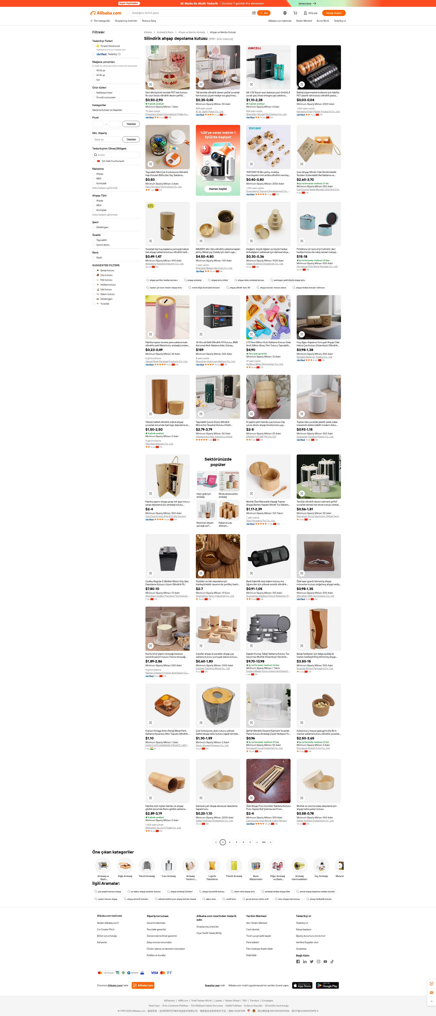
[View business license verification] (248, 1011)
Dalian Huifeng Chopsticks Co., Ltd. (264, 263)
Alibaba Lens (115, 985)
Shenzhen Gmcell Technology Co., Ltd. (266, 114)
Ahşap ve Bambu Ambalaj (191, 32)
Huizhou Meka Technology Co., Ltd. (264, 364)
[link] (431, 983)
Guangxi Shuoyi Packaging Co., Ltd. (315, 668)
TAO (244, 1000)
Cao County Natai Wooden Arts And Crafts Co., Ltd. (319, 189)
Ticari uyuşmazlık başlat (258, 935)
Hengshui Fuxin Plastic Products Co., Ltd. (318, 111)
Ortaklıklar (301, 948)
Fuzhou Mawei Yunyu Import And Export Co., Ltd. (268, 671)
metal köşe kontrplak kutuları (206, 287)
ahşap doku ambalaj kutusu (251, 280)
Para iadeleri (252, 942)
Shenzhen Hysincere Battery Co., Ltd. (215, 361)
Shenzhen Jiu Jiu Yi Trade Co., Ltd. (163, 827)
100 (264, 842)
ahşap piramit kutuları (137, 899)
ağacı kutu (211, 899)
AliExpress (169, 1000)
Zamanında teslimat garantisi (162, 935)
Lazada (218, 1000)
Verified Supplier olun (307, 942)
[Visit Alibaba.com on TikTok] (332, 961)
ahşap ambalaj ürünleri (181, 891)
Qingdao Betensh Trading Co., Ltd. (314, 357)
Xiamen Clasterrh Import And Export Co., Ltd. (167, 672)
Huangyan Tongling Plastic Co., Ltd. (315, 436)
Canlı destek (252, 929)
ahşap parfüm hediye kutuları (164, 280)
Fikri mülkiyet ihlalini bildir (259, 948)
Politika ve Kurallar (156, 955)
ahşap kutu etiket (219, 280)
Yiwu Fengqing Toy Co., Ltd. (260, 520)
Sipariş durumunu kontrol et (310, 935)
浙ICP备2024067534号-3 (305, 1011)
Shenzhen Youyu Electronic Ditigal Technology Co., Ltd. (319, 516)
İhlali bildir (251, 955)
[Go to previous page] (216, 842)
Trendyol (254, 1000)
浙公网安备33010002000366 (274, 1011)
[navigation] (116, 438)
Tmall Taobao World (201, 1000)
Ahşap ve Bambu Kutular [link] (223, 32)
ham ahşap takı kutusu (289, 899)
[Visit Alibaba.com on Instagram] (318, 961)
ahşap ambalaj (194, 280)
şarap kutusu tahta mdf (257, 899)
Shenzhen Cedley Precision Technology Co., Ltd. (167, 596)
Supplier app (212, 985)
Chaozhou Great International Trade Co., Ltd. (167, 114)
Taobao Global (232, 1000)
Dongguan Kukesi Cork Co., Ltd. (313, 748)
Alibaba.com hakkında (109, 915)
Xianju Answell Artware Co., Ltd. (212, 745)
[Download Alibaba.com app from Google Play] (327, 985)
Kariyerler (102, 942)
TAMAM (131, 124)
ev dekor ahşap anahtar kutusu (146, 891)
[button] (254, 13)
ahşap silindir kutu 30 (240, 287)
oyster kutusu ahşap (107, 899)
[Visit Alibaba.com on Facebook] (298, 961)
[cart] (296, 13)
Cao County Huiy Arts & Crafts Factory (165, 516)
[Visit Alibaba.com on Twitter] (312, 961)
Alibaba (148, 32)
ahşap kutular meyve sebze (273, 287)
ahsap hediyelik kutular (321, 899)
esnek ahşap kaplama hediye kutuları (317, 891)
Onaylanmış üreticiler (208, 926)
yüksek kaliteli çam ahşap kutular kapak (177, 899)
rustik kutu (231, 899)
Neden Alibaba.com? (108, 923)
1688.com (183, 1000)
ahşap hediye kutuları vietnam (310, 287)
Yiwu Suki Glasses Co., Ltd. (159, 443)
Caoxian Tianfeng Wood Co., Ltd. (213, 668)
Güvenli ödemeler (156, 923)
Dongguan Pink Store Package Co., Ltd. (317, 266)
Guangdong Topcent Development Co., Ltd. (268, 191)
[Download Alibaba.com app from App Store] (302, 985)
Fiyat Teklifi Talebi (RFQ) (209, 933)
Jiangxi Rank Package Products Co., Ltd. (166, 361)
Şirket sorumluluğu (107, 935)
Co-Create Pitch (105, 929)
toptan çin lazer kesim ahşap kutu (166, 287)
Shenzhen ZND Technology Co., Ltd (315, 596)
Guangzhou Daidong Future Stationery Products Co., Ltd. (268, 596)
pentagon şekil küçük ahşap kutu (289, 280)
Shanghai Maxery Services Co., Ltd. (214, 268)
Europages (267, 1000)
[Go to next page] (270, 842)
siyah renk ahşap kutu (244, 891)
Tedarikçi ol (302, 923)
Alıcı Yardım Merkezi (256, 923)
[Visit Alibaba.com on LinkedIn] (305, 961)
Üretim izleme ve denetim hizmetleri (166, 948)
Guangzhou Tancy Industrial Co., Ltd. (215, 596)
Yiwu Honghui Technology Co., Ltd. (163, 186)
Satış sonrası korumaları (159, 942)
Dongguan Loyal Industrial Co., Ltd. (264, 748)
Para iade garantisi (156, 929)
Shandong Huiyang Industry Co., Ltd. (164, 263)
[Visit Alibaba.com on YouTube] (325, 961)
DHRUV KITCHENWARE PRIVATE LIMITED (167, 745)
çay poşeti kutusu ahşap (109, 891)
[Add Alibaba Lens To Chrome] (143, 985)
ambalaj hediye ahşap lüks (277, 891)
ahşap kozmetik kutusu (213, 891)
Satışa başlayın (303, 929)
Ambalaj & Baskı (165, 32)
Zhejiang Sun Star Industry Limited (214, 436)
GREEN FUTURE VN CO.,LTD (261, 436)
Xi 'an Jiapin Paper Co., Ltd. (210, 111)
